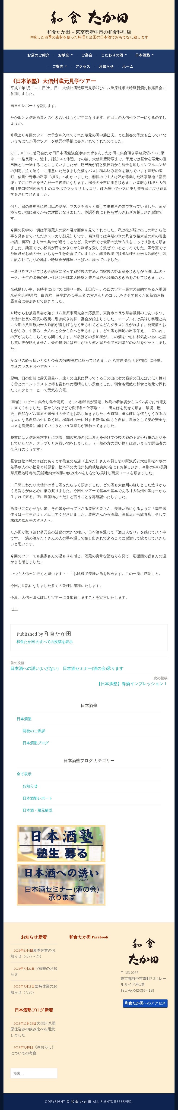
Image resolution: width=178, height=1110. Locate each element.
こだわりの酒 (112, 55)
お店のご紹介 (38, 55)
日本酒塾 (142, 55)
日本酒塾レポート (37, 798)
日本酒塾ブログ (36, 742)
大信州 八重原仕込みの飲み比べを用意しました (33, 1029)
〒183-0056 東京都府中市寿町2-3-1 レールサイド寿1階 (143, 978)
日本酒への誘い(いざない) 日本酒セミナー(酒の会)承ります (67, 666)
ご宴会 (86, 55)
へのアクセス (145, 1003)
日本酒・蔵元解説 (37, 810)
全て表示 (24, 773)
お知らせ (106, 66)
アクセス (83, 66)
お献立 (63, 55)
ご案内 (58, 66)
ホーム (128, 66)
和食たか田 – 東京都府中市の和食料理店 (89, 31)
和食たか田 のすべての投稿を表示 (44, 641)
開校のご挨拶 (34, 730)
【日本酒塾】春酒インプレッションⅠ (132, 681)
